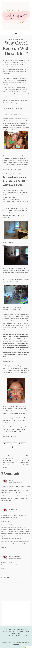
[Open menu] (16, 33)
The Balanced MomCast (21, 629)
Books (19, 633)
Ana (10, 480)
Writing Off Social (23, 631)
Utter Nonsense (18, 39)
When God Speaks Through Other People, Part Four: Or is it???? (24, 460)
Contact (24, 635)
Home (5, 629)
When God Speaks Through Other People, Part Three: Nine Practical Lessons (8, 461)
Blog (10, 39)
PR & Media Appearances (12, 635)
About (10, 629)
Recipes (13, 633)
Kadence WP (16, 644)
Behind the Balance (9, 631)
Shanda (11, 509)
